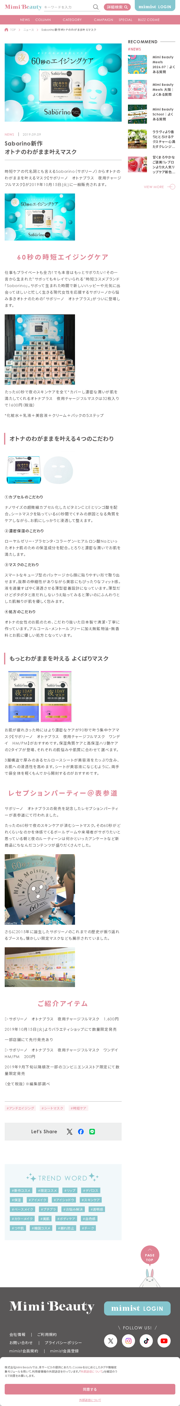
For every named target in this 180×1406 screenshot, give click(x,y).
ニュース (28, 30)
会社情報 (17, 1334)
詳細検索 (115, 7)
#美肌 (45, 1219)
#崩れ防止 (66, 1228)
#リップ (69, 1191)
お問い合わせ (21, 1342)
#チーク (88, 1228)
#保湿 (16, 1200)
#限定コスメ (47, 1191)
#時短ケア (78, 1108)
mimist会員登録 (64, 1351)
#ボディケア (66, 1219)
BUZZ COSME (149, 20)
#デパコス (90, 1191)
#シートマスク (52, 1108)
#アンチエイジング (20, 1108)
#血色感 (89, 1219)
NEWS (25, 20)
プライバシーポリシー (63, 1342)
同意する (90, 1389)
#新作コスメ (21, 1191)
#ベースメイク (22, 1209)
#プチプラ (48, 1209)
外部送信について (91, 1371)
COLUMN (43, 20)
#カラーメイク (22, 1219)
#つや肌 (18, 1228)
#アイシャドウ (64, 1200)
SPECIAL (125, 20)
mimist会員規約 (23, 1351)
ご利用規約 (47, 1334)
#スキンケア (91, 1200)
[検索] (96, 7)
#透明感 (96, 1209)
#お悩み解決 (73, 1209)
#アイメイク (37, 1200)
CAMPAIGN (103, 20)
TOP (13, 30)
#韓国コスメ (41, 1228)
